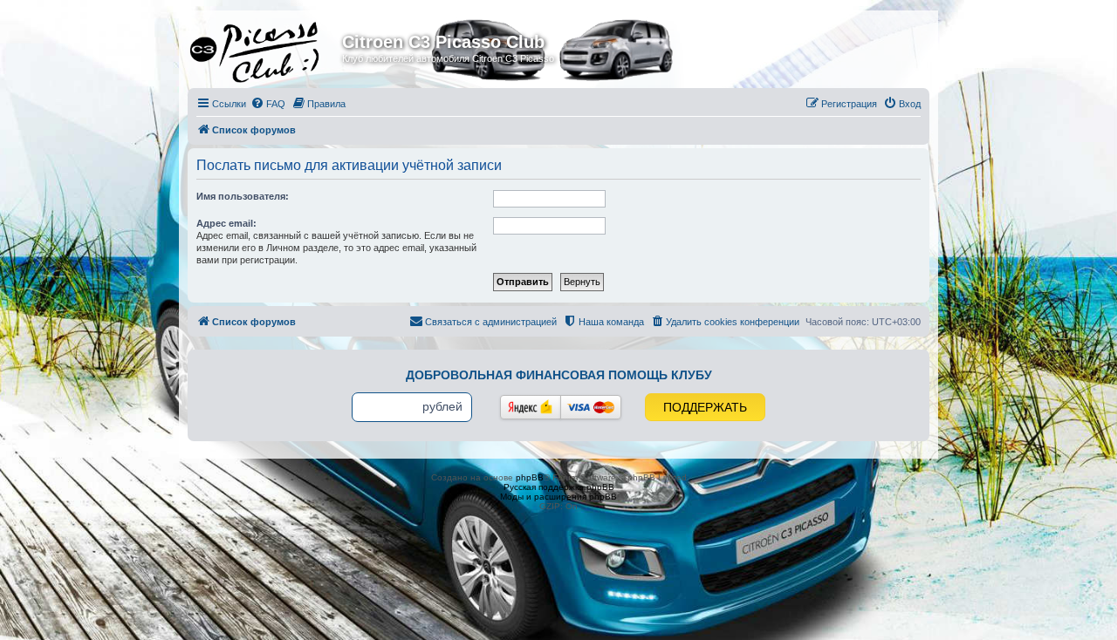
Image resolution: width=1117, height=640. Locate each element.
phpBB (530, 477)
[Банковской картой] (590, 407)
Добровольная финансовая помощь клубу (559, 375)
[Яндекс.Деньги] (530, 407)
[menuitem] (267, 103)
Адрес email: (226, 223)
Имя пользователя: (242, 196)
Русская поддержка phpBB (559, 487)
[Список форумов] (267, 47)
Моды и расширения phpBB (558, 496)
